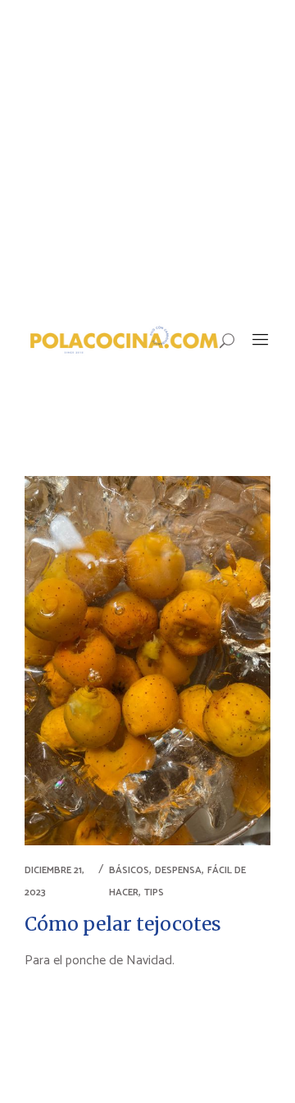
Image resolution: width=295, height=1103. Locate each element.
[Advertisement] (147, 156)
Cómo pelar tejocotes (123, 924)
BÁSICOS (129, 870)
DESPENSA (178, 870)
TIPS (154, 892)
